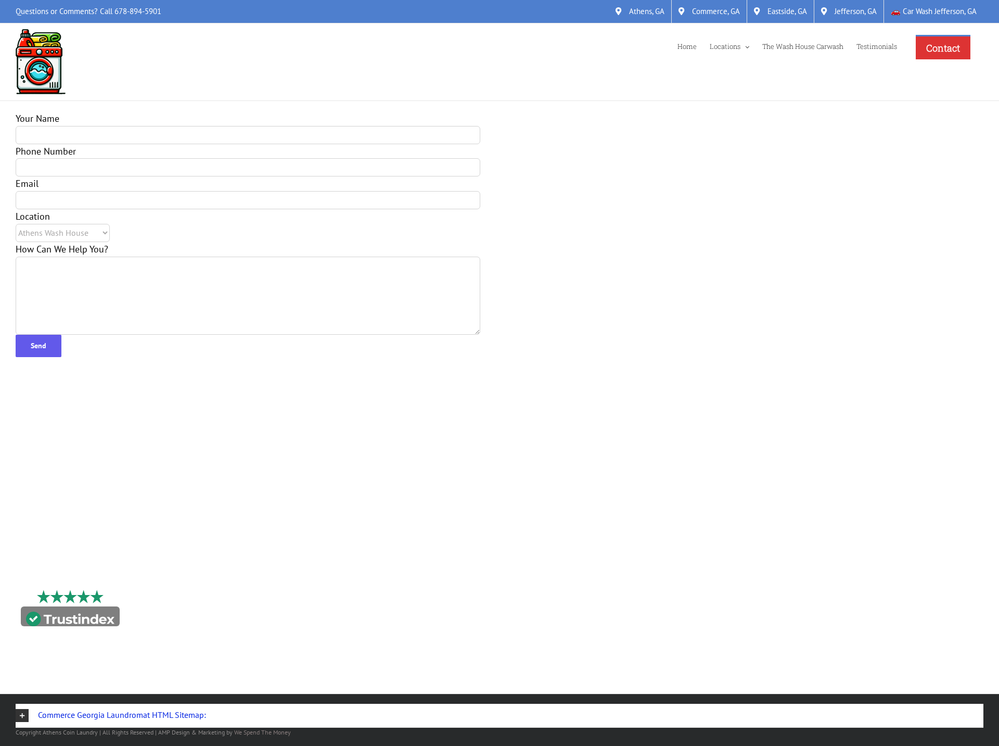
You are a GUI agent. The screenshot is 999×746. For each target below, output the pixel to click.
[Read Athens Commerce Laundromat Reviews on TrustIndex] (70, 619)
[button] (499, 716)
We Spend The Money (262, 732)
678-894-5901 (137, 11)
